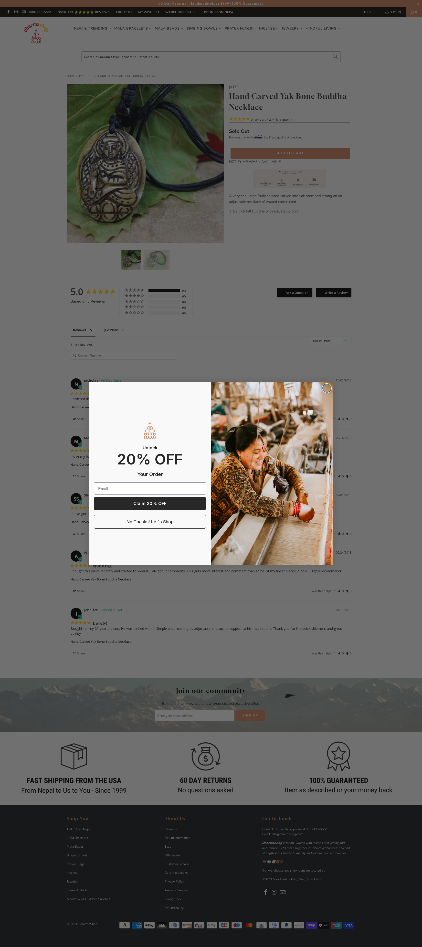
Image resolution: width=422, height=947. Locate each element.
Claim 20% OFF (150, 503)
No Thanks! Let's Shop (150, 521)
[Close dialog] (327, 388)
